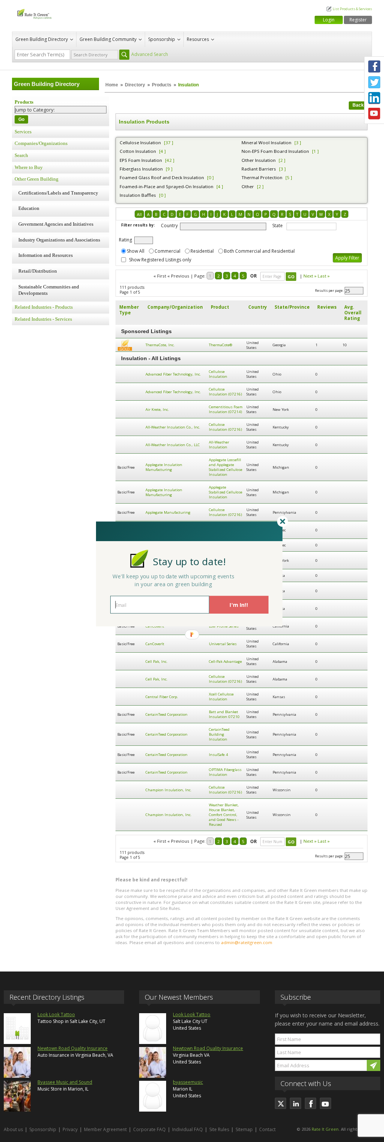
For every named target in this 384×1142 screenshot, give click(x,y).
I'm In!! (239, 604)
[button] (189, 561)
